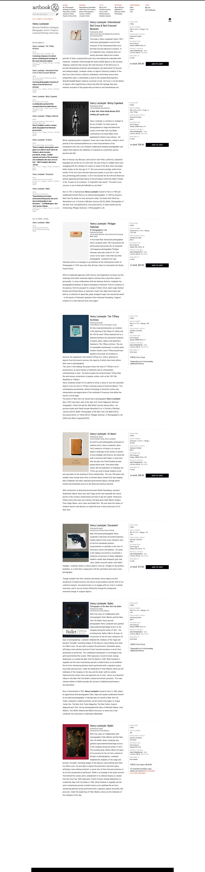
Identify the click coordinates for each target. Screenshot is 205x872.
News (131, 7)
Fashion (73, 12)
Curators (82, 14)
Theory (72, 14)
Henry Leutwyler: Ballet (41, 189)
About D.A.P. (103, 7)
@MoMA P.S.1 (119, 9)
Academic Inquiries (105, 16)
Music (68, 12)
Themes (88, 14)
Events (132, 9)
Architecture (66, 9)
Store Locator (103, 12)
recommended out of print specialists (142, 772)
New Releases (83, 7)
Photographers (88, 12)
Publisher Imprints (104, 9)
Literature (66, 14)
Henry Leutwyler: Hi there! (42, 140)
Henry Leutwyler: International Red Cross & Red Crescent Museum (45, 71)
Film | (64, 12)
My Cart (147, 8)
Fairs (131, 12)
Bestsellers (92, 7)
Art (64, 7)
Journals (82, 16)
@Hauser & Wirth (120, 12)
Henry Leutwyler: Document (43, 174)
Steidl (132, 24)
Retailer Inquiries (104, 14)
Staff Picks (82, 9)
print (169, 20)
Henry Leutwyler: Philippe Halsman (45, 116)
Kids (75, 16)
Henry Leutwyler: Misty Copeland (45, 96)
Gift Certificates (150, 10)
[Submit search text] (57, 14)
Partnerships (118, 14)
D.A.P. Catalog (91, 9)
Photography (69, 7)
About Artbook (119, 7)
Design (73, 9)
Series (88, 16)
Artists (81, 12)
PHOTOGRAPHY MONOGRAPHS (43, 19)
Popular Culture (68, 16)
